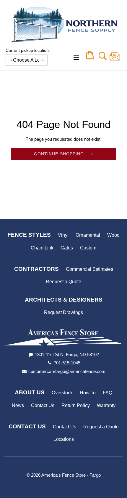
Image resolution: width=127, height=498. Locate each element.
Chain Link (42, 247)
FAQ (107, 392)
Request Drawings (63, 312)
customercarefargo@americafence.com (66, 371)
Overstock (62, 392)
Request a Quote (63, 281)
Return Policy (75, 405)
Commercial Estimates (89, 269)
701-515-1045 (67, 362)
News (18, 405)
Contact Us (42, 405)
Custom (88, 247)
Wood (113, 235)
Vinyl (63, 235)
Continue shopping (59, 153)
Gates (67, 247)
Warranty (106, 405)
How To (88, 392)
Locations (63, 439)
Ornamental (88, 235)
